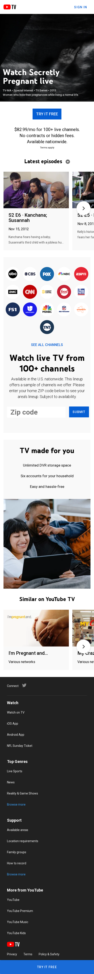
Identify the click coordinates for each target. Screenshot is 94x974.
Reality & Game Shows (22, 793)
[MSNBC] (47, 310)
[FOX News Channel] (81, 292)
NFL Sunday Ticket (19, 745)
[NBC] (64, 274)
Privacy (12, 954)
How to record (16, 863)
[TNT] (47, 327)
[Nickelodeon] (81, 310)
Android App (15, 734)
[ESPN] (81, 274)
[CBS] (29, 274)
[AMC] (12, 292)
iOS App (12, 723)
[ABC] (12, 274)
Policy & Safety (49, 954)
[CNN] (29, 292)
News (11, 782)
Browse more (16, 804)
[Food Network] (64, 292)
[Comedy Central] (47, 292)
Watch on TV (15, 712)
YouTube (13, 900)
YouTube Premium (20, 911)
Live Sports (14, 771)
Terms (27, 954)
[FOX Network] (47, 274)
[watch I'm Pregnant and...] (36, 628)
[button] (84, 208)
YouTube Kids (16, 933)
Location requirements (22, 841)
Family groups (16, 852)
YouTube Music (17, 922)
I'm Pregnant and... (28, 653)
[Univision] (29, 310)
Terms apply (47, 147)
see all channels (47, 345)
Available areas (17, 830)
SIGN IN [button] (80, 7)
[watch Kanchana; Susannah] (36, 190)
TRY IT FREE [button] (47, 114)
